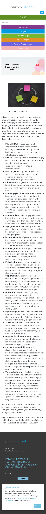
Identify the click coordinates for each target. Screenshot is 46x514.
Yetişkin (23, 31)
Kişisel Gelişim (23, 39)
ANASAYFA (4, 22)
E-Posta (8, 474)
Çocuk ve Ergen (23, 35)
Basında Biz (23, 48)
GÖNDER (23, 479)
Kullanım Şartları (24, 498)
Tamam (37, 506)
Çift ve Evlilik (23, 27)
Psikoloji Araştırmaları (23, 44)
